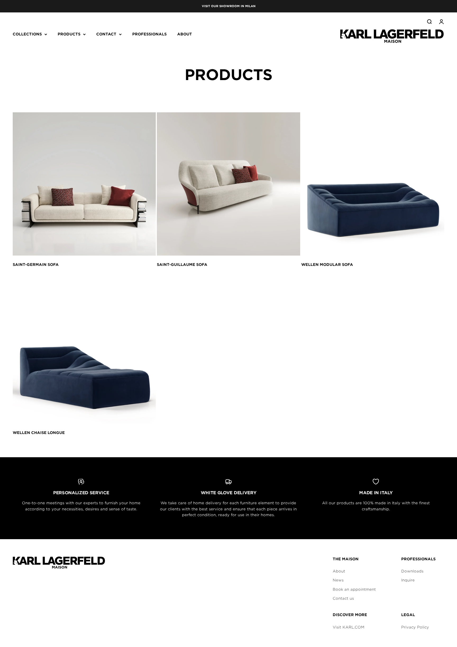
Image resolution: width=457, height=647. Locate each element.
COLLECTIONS (27, 34)
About (339, 571)
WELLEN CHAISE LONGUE (39, 433)
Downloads (412, 571)
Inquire (408, 580)
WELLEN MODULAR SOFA (327, 264)
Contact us (343, 598)
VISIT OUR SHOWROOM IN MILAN (228, 6)
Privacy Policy (415, 627)
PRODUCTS (69, 34)
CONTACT (106, 34)
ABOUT (184, 34)
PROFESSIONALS (149, 34)
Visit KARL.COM (348, 627)
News (338, 580)
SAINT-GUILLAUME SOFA (182, 264)
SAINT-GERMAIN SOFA (36, 264)
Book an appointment (354, 589)
